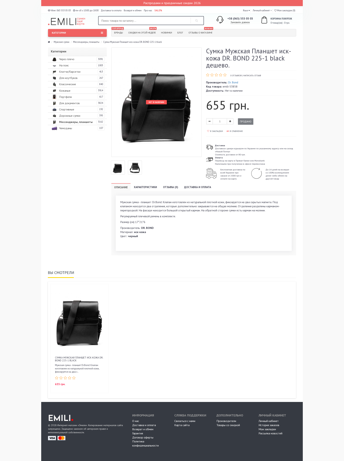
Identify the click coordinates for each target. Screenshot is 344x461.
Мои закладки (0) (286, 10)
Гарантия (137, 433)
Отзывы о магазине (200, 31)
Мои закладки (267, 429)
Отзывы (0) (170, 187)
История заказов (269, 425)
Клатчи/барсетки (69, 71)
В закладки (216, 131)
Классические (67, 84)
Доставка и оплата (197, 187)
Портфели (65, 97)
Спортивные (66, 109)
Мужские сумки (61, 41)
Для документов (69, 103)
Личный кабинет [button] (261, 10)
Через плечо (66, 59)
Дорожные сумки (69, 115)
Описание (121, 187)
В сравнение (236, 131)
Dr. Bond (233, 82)
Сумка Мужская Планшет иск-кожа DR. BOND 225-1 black (79, 359)
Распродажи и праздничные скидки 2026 (172, 3)
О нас (135, 421)
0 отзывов (236, 75)
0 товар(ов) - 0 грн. (277, 21)
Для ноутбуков (68, 78)
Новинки (166, 32)
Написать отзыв (252, 75)
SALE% (158, 10)
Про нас (148, 10)
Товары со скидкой (228, 425)
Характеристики (145, 187)
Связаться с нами (184, 421)
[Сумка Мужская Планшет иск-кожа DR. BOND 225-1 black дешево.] (118, 167)
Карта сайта (182, 425)
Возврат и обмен (133, 10)
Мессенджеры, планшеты (86, 41)
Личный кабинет (269, 421)
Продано (245, 121)
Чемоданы (65, 128)
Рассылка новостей (270, 433)
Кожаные (64, 90)
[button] (246, 10)
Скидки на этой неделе (142, 31)
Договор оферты (142, 437)
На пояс (64, 65)
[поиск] (197, 20)
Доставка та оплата (111, 10)
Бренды (117, 31)
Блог (180, 32)
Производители (226, 421)
